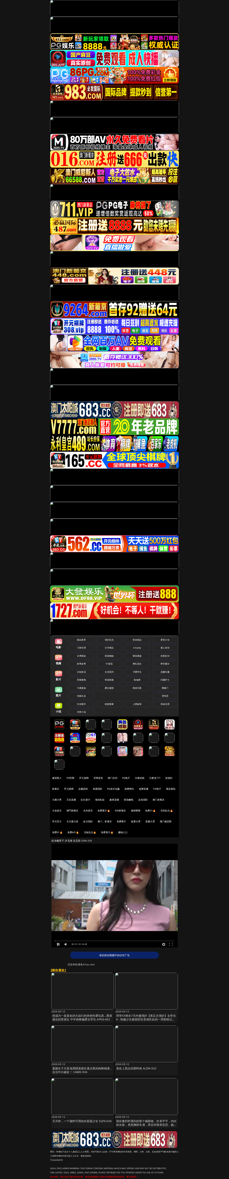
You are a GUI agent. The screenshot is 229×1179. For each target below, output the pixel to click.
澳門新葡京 (72, 810)
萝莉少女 (165, 639)
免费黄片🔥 (107, 832)
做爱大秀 (135, 821)
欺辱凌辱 (81, 663)
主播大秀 (57, 799)
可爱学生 (137, 671)
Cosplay (137, 647)
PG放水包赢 (113, 788)
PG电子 (126, 777)
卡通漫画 (81, 687)
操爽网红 (129, 788)
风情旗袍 (81, 679)
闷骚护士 (165, 679)
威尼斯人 (57, 777)
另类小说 (81, 711)
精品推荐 (81, 639)
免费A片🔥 (73, 832)
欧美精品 (137, 639)
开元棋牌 (84, 777)
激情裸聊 (135, 810)
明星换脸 (109, 679)
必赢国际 (83, 788)
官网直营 (98, 777)
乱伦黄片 (85, 799)
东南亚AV (165, 655)
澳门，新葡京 (105, 821)
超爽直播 (144, 788)
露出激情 (109, 687)
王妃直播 (71, 799)
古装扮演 (81, 671)
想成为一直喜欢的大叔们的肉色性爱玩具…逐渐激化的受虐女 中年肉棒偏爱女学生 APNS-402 (82, 1017)
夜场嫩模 (128, 799)
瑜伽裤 (137, 679)
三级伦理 (81, 647)
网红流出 (137, 663)
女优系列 (109, 671)
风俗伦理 (165, 704)
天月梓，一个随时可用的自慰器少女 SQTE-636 (82, 1121)
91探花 (109, 663)
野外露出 (165, 663)
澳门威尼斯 (166, 821)
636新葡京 (120, 810)
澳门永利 (112, 777)
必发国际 (143, 799)
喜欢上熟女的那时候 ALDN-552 (136, 1068)
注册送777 (154, 777)
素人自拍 (165, 647)
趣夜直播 (114, 799)
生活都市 (81, 704)
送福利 (168, 777)
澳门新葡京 (158, 799)
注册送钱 (140, 777)
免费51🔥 (150, 810)
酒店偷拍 (171, 788)
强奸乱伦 (109, 639)
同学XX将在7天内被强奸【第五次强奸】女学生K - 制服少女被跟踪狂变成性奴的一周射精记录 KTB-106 (146, 1019)
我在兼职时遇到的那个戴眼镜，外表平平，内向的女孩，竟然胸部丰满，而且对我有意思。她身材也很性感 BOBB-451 (146, 1124)
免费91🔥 (57, 832)
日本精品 (109, 647)
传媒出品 (81, 695)
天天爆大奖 (72, 821)
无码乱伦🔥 (166, 810)
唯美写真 (137, 687)
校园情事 (109, 704)
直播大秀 (150, 821)
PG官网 (70, 777)
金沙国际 (88, 821)
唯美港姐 (137, 655)
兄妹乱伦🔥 (90, 832)
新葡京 (55, 788)
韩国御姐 (109, 655)
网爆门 (165, 687)
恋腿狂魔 (165, 671)
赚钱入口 (123, 832)
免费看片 (121, 821)
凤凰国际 (97, 788)
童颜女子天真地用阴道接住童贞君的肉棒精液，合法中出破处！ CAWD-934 (82, 1070)
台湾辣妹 (81, 655)
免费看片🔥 (104, 810)
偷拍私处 (100, 799)
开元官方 (57, 821)
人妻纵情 (137, 704)
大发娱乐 (57, 810)
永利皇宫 (88, 810)
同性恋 (165, 695)
